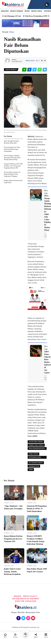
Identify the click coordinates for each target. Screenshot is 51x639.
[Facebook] (18, 618)
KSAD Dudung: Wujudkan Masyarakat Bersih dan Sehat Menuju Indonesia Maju (12, 157)
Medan (11, 32)
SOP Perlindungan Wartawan (25, 599)
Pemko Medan (33, 454)
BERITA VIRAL (36, 11)
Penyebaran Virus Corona (35, 458)
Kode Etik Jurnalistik (25, 601)
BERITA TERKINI (16, 11)
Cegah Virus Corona (36, 441)
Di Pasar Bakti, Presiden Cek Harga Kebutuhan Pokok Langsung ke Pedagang (12, 174)
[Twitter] (23, 618)
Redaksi (17, 596)
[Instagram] (28, 618)
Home (5, 637)
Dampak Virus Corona (36, 445)
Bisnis (27, 11)
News (33, 60)
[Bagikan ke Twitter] (34, 70)
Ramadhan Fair (34, 466)
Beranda (5, 32)
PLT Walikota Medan (36, 462)
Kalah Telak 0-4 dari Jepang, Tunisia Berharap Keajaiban (12, 571)
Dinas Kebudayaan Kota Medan (37, 449)
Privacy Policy (30, 596)
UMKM (31, 469)
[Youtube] (32, 618)
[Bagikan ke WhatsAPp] (39, 70)
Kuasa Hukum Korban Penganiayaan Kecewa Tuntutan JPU (13, 538)
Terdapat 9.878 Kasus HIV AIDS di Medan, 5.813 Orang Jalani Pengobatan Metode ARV (13, 166)
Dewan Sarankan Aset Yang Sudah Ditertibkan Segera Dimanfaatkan (12, 149)
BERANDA (5, 11)
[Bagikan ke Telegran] (44, 70)
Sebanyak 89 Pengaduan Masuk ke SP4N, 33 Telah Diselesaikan (37, 508)
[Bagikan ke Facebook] (29, 70)
